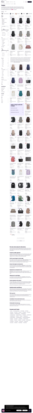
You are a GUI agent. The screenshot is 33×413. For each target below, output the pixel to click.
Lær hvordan (14, 9)
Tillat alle (25, 410)
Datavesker (3, 21)
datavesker (23, 265)
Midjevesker (3, 23)
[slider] (1, 50)
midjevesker (23, 276)
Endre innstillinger (8, 410)
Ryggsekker (3, 19)
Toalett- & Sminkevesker (4, 18)
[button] (26, 2)
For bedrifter (5, 0)
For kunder (2, 0)
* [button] (13, 28)
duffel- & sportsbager (25, 259)
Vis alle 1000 (2, 46)
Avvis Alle (19, 410)
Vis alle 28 (2, 77)
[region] (17, 408)
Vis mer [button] (21, 240)
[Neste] (30, 13)
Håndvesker (3, 20)
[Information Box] (14, 16)
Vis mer (23, 8)
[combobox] (21, 16)
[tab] (2, 11)
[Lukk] (28, 405)
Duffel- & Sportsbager (4, 22)
